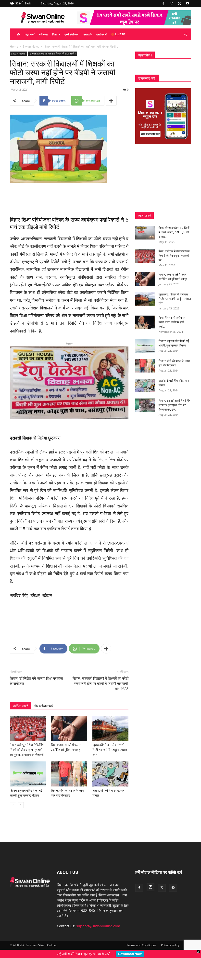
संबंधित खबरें (20, 701)
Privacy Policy (170, 939)
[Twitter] (179, 3)
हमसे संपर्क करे (71, 34)
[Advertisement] (69, 197)
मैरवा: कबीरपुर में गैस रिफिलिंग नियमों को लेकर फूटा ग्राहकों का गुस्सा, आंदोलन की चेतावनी (27, 744)
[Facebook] (163, 3)
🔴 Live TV (118, 34)
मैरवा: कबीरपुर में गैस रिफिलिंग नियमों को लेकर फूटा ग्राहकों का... (174, 256)
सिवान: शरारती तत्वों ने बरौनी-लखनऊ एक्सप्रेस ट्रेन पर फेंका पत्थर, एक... (174, 405)
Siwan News (31, 46)
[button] (185, 34)
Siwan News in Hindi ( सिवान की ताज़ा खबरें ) (52, 53)
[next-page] (21, 800)
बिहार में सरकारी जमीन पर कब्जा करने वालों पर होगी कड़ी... (172, 322)
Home (14, 46)
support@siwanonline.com (98, 920)
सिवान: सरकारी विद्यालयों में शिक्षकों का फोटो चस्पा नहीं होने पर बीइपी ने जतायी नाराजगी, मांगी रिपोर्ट (100, 678)
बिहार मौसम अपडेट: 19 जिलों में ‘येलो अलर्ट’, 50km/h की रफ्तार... (174, 232)
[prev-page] (13, 800)
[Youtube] (187, 3)
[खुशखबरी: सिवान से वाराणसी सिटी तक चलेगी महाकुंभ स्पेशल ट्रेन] (110, 723)
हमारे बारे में (101, 34)
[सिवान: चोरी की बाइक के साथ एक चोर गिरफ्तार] (69, 768)
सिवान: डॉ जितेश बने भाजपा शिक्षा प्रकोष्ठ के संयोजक (36, 675)
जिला (54, 34)
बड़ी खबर (43, 34)
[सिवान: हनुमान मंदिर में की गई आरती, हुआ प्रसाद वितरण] (28, 768)
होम (18, 34)
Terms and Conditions (141, 939)
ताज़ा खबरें (30, 34)
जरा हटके (87, 34)
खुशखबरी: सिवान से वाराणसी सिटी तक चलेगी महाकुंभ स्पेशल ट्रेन (109, 744)
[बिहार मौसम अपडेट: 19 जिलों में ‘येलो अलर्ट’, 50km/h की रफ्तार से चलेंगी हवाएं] (145, 233)
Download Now (130, 954)
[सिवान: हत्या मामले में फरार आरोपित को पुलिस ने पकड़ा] (69, 723)
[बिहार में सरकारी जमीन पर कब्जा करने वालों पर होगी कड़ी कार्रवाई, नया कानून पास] (145, 322)
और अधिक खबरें (43, 701)
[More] (111, 101)
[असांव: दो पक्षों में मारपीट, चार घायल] (110, 768)
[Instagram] (171, 3)
